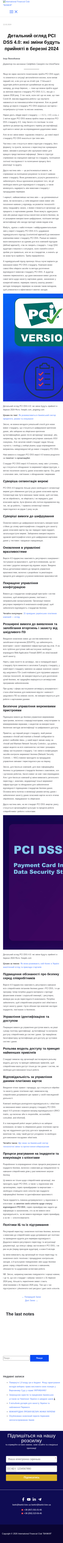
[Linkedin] (34, 1500)
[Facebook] (23, 1500)
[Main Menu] (13, 12)
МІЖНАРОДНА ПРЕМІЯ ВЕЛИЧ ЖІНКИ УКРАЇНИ (32, 1412)
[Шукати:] (16, 1358)
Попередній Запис (31, 1297)
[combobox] (11, 1469)
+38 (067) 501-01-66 (33, 1510)
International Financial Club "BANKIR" (35, 1534)
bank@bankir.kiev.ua (21, 1505)
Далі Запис (31, 1300)
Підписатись (31, 1477)
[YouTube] (29, 1500)
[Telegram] (40, 1500)
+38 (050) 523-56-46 (33, 1513)
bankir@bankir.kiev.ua (41, 1505)
